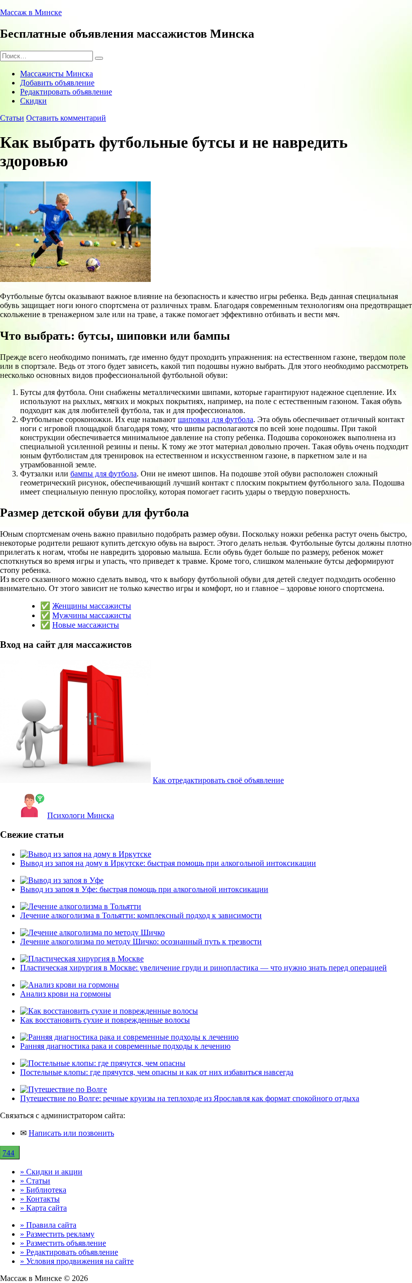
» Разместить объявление (63, 1243)
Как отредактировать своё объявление (218, 780)
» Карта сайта (43, 1208)
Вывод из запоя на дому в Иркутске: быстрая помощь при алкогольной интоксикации (168, 863)
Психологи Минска (80, 815)
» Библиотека (43, 1190)
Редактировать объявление (66, 91)
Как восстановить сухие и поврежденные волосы (105, 1020)
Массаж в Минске (31, 12)
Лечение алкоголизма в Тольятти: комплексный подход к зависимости (141, 915)
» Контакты (40, 1199)
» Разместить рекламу (57, 1234)
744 (9, 1153)
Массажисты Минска (56, 73)
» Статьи (35, 1180)
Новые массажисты (85, 625)
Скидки (33, 100)
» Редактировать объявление (69, 1252)
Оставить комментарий (66, 118)
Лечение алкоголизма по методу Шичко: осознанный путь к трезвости (141, 941)
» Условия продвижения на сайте (77, 1261)
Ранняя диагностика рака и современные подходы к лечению (125, 1046)
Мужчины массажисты (91, 615)
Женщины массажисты (91, 606)
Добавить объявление (57, 82)
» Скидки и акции (51, 1171)
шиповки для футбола (215, 419)
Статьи (12, 118)
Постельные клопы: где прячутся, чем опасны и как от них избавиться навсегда (156, 1072)
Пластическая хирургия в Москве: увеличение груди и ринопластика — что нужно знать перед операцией (203, 967)
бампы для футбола (103, 473)
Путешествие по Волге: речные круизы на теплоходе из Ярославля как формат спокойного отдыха (189, 1098)
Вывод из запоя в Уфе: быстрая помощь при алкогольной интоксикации (144, 889)
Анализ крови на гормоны (65, 994)
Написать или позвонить (71, 1133)
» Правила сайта (48, 1225)
